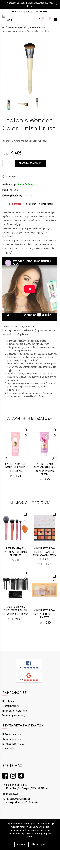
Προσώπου (10, 31)
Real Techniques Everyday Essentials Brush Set (15, 552)
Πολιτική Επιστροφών (13, 734)
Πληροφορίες (39, 844)
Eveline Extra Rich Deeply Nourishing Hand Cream (15, 467)
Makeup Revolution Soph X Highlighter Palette (44, 614)
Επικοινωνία (8, 748)
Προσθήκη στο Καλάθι (30, 163)
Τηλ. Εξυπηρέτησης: (30, 11)
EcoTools (13, 190)
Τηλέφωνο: (18, 799)
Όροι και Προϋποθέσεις (13, 715)
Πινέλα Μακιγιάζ (37, 27)
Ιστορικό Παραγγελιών (13, 743)
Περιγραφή (14, 204)
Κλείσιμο (21, 844)
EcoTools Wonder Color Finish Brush (34, 31)
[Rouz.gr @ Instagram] (12, 777)
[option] (9, 104)
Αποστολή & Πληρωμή (39, 204)
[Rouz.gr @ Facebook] (5, 777)
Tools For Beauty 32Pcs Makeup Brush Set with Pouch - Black (15, 610)
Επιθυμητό (11, 176)
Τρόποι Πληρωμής (11, 706)
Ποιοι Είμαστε (9, 701)
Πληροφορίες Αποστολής (14, 710)
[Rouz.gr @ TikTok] (20, 777)
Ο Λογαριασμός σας (11, 739)
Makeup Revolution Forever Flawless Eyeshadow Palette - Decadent (44, 553)
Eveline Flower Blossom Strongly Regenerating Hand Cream (44, 469)
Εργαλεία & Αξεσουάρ (17, 27)
